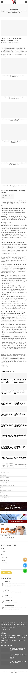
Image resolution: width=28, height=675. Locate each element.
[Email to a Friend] (7, 366)
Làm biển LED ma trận (5, 482)
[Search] (26, 2)
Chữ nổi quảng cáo (4, 480)
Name (2, 548)
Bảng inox (2, 487)
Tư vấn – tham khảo (4, 497)
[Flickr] (11, 629)
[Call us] (7, 629)
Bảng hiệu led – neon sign (6, 490)
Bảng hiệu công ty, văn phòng (7, 485)
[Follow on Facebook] (2, 629)
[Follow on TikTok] (3, 629)
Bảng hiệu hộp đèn (4, 477)
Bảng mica (2, 492)
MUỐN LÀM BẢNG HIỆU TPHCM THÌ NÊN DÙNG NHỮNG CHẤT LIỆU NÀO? (8, 465)
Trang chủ (3, 11)
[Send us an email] (5, 629)
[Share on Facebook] (4, 366)
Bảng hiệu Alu (3, 475)
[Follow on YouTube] (9, 629)
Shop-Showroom (4, 495)
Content (3, 560)
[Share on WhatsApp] (2, 366)
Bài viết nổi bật (9, 11)
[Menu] (2, 2)
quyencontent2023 (15, 42)
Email (2, 554)
